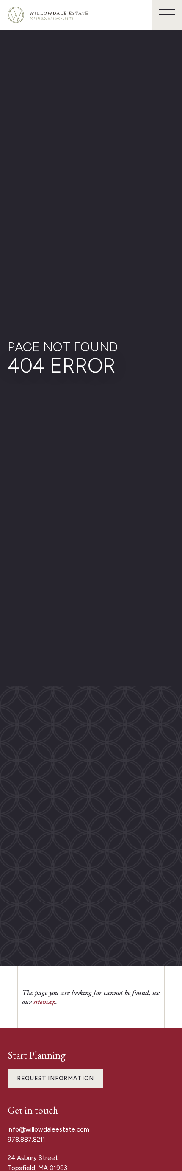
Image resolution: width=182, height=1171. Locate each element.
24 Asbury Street (34, 1158)
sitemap (44, 1001)
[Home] (48, 15)
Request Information (55, 1078)
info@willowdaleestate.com (48, 1129)
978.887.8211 (26, 1139)
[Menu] (167, 15)
